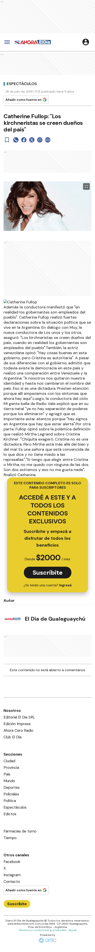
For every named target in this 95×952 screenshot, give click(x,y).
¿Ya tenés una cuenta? (48, 585)
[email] (39, 140)
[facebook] (24, 140)
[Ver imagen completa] (86, 186)
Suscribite (48, 572)
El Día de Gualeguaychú (55, 618)
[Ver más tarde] (7, 139)
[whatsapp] (16, 140)
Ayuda (72, 930)
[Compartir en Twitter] (31, 140)
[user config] (86, 42)
